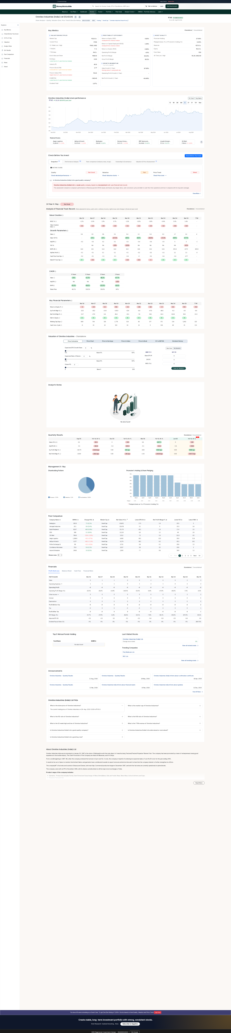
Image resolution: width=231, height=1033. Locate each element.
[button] (147, 12)
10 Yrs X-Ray (8, 38)
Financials (7, 58)
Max (200, 102)
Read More (198, 783)
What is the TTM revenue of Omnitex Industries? (144, 723)
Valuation (7, 42)
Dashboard (83, 12)
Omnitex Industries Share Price (118, 20)
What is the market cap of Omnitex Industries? (143, 705)
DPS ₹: (148, 359)
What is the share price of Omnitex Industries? (65, 705)
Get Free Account (172, 6)
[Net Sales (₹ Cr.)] (127, 519)
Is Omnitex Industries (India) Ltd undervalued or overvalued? (148, 730)
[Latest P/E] (181, 520)
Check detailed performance (60, 175)
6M (181, 102)
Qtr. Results (7, 50)
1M (173, 102)
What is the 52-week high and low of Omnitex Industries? (69, 723)
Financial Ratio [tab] (88, 571)
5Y (192, 102)
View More (196, 193)
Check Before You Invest (11, 34)
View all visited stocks (189, 645)
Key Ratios (199, 98)
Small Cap (105, 20)
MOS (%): (148, 363)
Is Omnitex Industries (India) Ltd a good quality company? (69, 730)
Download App (62, 1)
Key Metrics (7, 30)
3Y (188, 102)
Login (161, 6)
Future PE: (68, 364)
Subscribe (171, 1)
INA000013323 (123, 1032)
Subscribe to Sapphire (130, 1024)
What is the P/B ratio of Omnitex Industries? (142, 716)
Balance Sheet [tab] (67, 571)
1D (170, 102)
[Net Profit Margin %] (166, 520)
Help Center (163, 1)
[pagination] (199, 556)
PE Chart (191, 98)
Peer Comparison (9, 54)
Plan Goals (119, 12)
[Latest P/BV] (197, 520)
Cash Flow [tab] (77, 571)
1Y (185, 102)
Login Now (158, 1012)
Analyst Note (8, 46)
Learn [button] (159, 12)
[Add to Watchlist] (75, 17)
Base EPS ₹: (148, 355)
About (6, 66)
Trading (99, 20)
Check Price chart (159, 175)
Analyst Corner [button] (129, 12)
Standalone (188, 30)
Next (194, 555)
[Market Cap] (108, 520)
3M (177, 102)
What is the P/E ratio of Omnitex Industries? (64, 716)
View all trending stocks (189, 660)
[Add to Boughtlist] (79, 17)
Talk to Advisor (152, 6)
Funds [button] (100, 12)
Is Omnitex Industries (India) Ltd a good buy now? (66, 737)
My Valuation (177, 348)
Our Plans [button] (73, 12)
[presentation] (201, 142)
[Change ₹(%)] (93, 520)
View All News (197, 692)
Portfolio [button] (109, 12)
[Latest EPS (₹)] (144, 520)
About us (65, 12)
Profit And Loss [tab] (54, 571)
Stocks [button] (92, 12)
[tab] (55, 162)
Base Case (169, 348)
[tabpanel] (125, 599)
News (5, 62)
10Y (196, 102)
